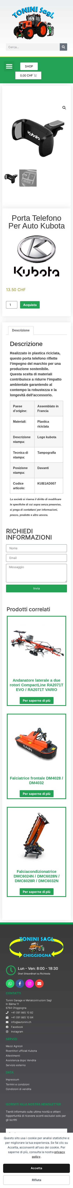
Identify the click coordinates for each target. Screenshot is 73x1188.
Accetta (36, 1168)
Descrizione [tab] (21, 330)
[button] (9, 66)
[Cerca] (63, 47)
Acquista (30, 305)
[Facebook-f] (20, 983)
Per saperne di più (36, 700)
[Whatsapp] (10, 983)
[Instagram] (29, 983)
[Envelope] (39, 983)
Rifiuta (36, 1180)
